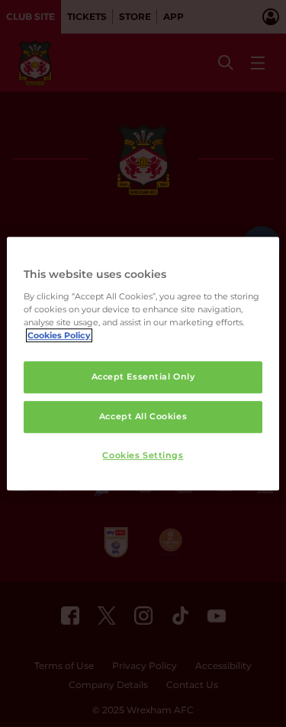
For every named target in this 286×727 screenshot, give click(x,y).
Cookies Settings (142, 455)
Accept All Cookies (143, 416)
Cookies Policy (59, 335)
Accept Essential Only (143, 376)
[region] (142, 363)
